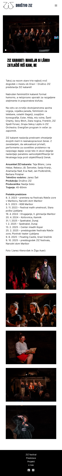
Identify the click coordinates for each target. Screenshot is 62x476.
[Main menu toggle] (56, 5)
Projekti (31, 461)
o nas (31, 465)
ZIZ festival (31, 454)
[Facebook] (29, 470)
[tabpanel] (31, 34)
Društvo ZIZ (24, 5)
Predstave (31, 458)
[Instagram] (33, 470)
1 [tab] (5, 50)
